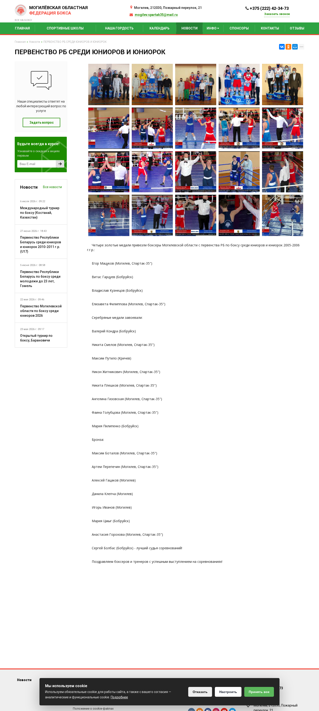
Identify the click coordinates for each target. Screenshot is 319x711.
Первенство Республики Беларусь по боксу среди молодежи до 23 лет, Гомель (40, 279)
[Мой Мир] (295, 47)
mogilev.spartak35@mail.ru (156, 15)
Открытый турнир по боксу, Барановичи (36, 338)
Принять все (259, 692)
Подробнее (119, 697)
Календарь (159, 28)
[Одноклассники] (288, 47)
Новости (189, 28)
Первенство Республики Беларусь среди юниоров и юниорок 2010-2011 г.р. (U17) (40, 244)
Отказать (200, 692)
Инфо (212, 28)
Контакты (270, 28)
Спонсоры (239, 28)
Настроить (228, 692)
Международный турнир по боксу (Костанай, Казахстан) (39, 212)
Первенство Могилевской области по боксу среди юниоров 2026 (41, 310)
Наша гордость (119, 28)
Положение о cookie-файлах (93, 708)
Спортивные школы (65, 28)
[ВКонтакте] (282, 47)
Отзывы (297, 28)
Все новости (52, 187)
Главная (22, 28)
